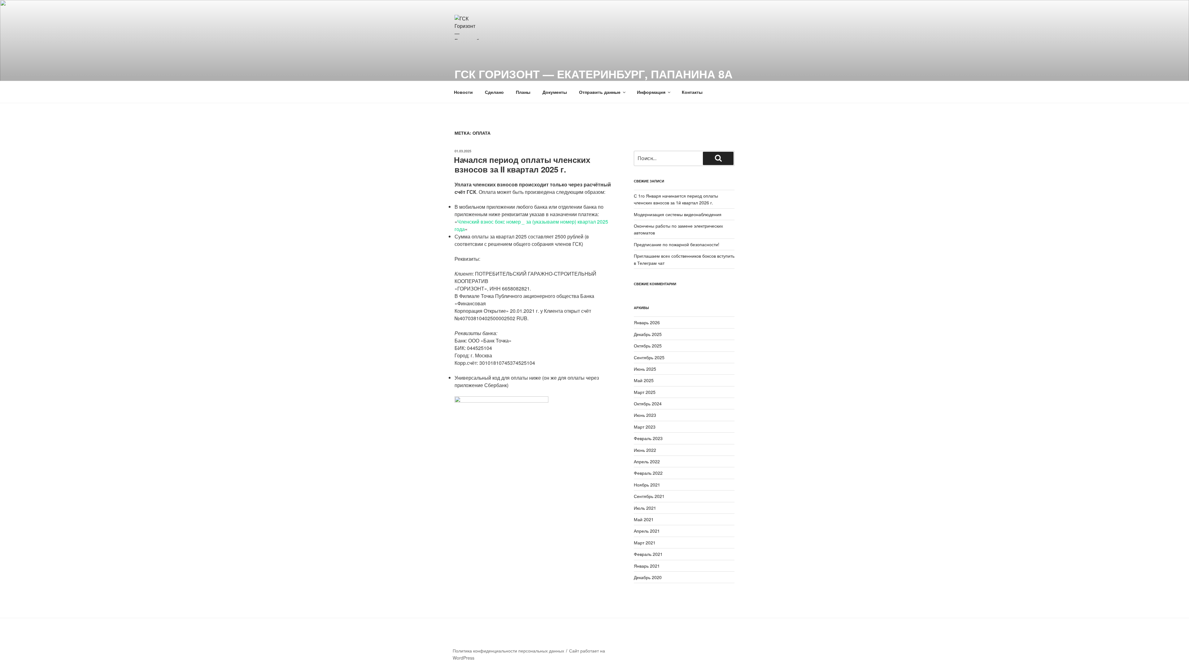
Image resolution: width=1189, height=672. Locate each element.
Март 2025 (644, 392)
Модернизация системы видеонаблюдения (677, 214)
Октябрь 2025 (648, 346)
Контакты (692, 92)
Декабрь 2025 (648, 334)
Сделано (494, 92)
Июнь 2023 (645, 415)
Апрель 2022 (647, 461)
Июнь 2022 (645, 450)
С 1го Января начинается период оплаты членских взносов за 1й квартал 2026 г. (676, 199)
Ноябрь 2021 (647, 485)
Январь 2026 (647, 322)
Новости (463, 92)
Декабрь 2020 (648, 577)
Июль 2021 (645, 508)
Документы (554, 92)
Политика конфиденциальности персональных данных (508, 651)
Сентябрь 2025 (649, 357)
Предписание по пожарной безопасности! (676, 244)
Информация (651, 92)
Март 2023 (644, 427)
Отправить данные (600, 92)
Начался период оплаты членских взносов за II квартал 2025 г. (522, 164)
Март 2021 (644, 542)
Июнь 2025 (645, 369)
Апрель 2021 (647, 531)
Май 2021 (644, 519)
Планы (523, 92)
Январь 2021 (647, 566)
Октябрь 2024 (648, 403)
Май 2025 (644, 380)
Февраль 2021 (648, 554)
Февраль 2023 (648, 438)
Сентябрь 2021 (649, 496)
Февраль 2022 (648, 473)
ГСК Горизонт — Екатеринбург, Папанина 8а (594, 74)
